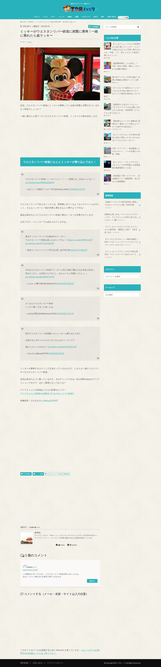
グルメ (53, 16)
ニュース (61, 16)
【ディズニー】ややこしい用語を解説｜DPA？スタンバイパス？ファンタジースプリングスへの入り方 (121, 242)
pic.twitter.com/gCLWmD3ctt (61, 347)
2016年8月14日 (64, 283)
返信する (92, 581)
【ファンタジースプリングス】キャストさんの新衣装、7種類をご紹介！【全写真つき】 (121, 229)
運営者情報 (24, 663)
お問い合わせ (111, 16)
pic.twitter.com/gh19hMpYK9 (38, 277)
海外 (102, 16)
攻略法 (70, 16)
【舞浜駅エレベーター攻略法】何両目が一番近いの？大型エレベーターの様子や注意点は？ (126, 124)
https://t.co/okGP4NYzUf (78, 240)
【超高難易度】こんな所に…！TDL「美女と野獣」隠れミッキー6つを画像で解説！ (126, 66)
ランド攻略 (39, 474)
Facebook (74, 545)
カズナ (108, 115)
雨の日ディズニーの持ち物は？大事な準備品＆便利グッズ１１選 (126, 78)
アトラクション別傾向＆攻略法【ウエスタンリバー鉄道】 (47, 393)
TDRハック (121, 663)
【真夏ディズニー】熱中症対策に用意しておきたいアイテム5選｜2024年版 (121, 205)
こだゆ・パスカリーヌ (113, 129)
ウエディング (86, 16)
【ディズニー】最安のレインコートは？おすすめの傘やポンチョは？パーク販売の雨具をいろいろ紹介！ (122, 92)
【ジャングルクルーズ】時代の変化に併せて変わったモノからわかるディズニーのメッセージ (126, 137)
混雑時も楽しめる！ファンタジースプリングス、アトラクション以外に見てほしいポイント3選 (121, 217)
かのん (29, 42)
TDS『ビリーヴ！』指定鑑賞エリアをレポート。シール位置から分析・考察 (126, 151)
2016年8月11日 (76, 189)
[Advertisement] (60, 136)
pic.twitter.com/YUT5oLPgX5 (38, 243)
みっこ (108, 71)
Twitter (62, 545)
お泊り (96, 16)
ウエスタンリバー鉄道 (54, 474)
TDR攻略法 (27, 474)
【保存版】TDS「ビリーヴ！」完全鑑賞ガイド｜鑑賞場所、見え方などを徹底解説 (126, 179)
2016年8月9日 (55, 353)
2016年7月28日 (78, 250)
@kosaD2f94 (50, 400)
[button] (60, 73)
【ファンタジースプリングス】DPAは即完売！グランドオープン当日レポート (121, 254)
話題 (76, 16)
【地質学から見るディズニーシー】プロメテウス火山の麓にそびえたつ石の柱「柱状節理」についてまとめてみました (122, 108)
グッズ (45, 16)
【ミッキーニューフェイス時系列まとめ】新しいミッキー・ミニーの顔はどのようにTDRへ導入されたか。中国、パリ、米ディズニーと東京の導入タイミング (122, 49)
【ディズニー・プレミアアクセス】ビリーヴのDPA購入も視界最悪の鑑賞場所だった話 (126, 165)
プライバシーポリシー (55, 663)
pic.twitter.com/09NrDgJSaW (38, 182)
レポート (37, 16)
